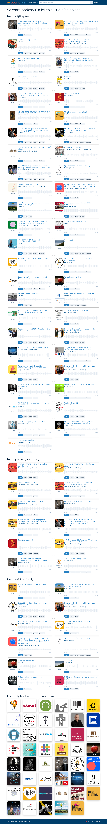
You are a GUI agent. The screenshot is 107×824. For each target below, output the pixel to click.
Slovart (66, 79)
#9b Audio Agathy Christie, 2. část (32, 422)
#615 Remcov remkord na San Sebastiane (30, 502)
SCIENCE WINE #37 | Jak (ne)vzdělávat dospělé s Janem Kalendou (80, 130)
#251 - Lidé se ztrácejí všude (29, 58)
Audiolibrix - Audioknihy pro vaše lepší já (31, 186)
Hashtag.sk (21, 314)
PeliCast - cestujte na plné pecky (75, 370)
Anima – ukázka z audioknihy (30, 677)
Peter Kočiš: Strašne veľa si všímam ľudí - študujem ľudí (34, 385)
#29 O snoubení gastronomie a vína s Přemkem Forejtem (33, 204)
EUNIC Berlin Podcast (71, 332)
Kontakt (35, 2)
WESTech (21, 407)
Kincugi (67, 77)
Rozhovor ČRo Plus (26, 440)
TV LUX (20, 244)
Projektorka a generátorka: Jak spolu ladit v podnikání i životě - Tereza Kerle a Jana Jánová (34, 167)
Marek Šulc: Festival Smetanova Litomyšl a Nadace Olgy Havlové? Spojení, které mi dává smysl (78, 60)
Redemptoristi (69, 168)
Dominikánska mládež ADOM (28, 151)
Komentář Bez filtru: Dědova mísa (32, 584)
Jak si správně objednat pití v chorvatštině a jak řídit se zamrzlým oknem (32, 368)
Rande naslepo (23, 79)
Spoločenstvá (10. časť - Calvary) (77, 166)
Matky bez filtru (69, 25)
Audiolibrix (97, 821)
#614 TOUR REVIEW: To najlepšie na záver (79, 465)
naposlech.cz (68, 95)
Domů (30, 2)
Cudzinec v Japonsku (27, 40)
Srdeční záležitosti (24, 97)
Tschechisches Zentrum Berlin (28, 225)
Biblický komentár (70, 312)
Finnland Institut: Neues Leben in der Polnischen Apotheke (79, 330)
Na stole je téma (23, 25)
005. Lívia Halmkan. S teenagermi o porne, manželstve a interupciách (79, 422)
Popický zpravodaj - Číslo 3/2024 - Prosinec (78, 204)
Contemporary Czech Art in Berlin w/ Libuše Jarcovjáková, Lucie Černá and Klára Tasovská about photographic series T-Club (33, 641)
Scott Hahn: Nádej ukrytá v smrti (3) (32, 277)
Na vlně (20, 295)
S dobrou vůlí (68, 62)
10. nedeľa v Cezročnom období (77, 310)
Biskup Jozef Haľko (24, 114)
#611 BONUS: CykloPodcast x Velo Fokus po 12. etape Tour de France (80, 541)
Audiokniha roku (23, 331)
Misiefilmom (68, 386)
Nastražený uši (23, 423)
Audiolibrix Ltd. (26, 821)
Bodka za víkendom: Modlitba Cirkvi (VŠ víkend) (34, 148)
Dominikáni (68, 262)
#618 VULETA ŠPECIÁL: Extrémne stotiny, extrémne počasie (78, 41)
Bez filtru (67, 114)
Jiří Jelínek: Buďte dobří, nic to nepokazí (80, 677)
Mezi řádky (21, 206)
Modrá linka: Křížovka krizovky (28, 349)
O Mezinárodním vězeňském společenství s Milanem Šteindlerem (33, 22)
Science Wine (68, 132)
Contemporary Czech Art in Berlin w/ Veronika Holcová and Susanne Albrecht (33, 223)
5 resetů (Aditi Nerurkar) (28, 184)
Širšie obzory (68, 425)
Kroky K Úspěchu (70, 351)
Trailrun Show (68, 405)
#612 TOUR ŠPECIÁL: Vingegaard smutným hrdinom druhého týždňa (33, 521)
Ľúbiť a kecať (22, 260)
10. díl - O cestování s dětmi (75, 112)
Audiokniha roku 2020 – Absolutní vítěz (34, 329)
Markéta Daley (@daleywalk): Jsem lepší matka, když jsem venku (81, 22)
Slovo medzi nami (24, 279)
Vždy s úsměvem (23, 370)
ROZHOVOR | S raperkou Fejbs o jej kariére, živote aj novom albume (32, 311)
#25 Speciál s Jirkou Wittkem (76, 221)
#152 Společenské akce (27, 77)
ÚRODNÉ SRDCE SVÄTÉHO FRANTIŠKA (34, 112)
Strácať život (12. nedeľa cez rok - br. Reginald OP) (79, 259)
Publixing (21, 42)
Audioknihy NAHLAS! (25, 442)
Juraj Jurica (68, 242)
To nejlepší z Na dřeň (73, 277)
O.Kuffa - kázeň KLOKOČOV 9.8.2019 (79, 385)
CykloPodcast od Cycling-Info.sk (75, 43)
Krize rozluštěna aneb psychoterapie (33, 347)
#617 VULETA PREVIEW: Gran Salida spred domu (32, 465)
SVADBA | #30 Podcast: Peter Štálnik (33, 258)
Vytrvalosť (68, 240)
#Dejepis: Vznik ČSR (72, 147)
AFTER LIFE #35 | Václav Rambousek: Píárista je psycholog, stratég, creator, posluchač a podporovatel (33, 130)
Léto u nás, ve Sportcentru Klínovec (79, 294)
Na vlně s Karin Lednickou (29, 294)
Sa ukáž (20, 388)
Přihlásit (96, 2)
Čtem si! (67, 223)
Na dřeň (67, 279)
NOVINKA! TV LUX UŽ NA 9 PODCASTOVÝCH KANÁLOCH (30, 241)
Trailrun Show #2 (71, 403)
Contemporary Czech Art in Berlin (75, 188)
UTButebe (21, 132)
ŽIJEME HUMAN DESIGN (26, 169)
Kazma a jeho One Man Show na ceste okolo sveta (80, 367)
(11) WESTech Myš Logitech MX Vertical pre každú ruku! (34, 404)
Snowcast (67, 295)
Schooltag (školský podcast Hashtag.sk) (77, 149)
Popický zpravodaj (70, 206)
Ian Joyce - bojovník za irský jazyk (78, 501)
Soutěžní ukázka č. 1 (72, 93)
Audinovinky (22, 60)
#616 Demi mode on (26, 483)
